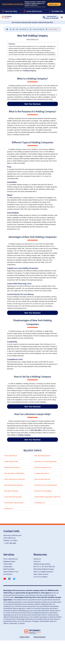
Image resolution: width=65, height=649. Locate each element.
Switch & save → (54, 4)
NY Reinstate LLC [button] (40, 503)
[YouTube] (4, 579)
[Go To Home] (7, 29)
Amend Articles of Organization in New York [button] (47, 497)
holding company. (29, 70)
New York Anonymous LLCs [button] (43, 467)
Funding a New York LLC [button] (42, 473)
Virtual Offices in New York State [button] (14, 503)
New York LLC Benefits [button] (11, 491)
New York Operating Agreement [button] (14, 485)
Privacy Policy (24, 637)
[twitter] (14, 579)
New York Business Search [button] (42, 455)
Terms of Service (39, 637)
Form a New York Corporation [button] (13, 497)
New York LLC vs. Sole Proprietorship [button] (46, 461)
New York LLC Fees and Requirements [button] (46, 485)
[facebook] (9, 579)
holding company (24, 435)
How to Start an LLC (32, 39)
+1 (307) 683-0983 (34, 430)
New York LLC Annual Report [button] (43, 491)
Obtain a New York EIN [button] (11, 461)
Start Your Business (32, 104)
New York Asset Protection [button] (42, 479)
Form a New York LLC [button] (11, 455)
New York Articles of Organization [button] (14, 473)
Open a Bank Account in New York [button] (15, 479)
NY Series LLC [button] (9, 508)
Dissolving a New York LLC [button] (12, 467)
